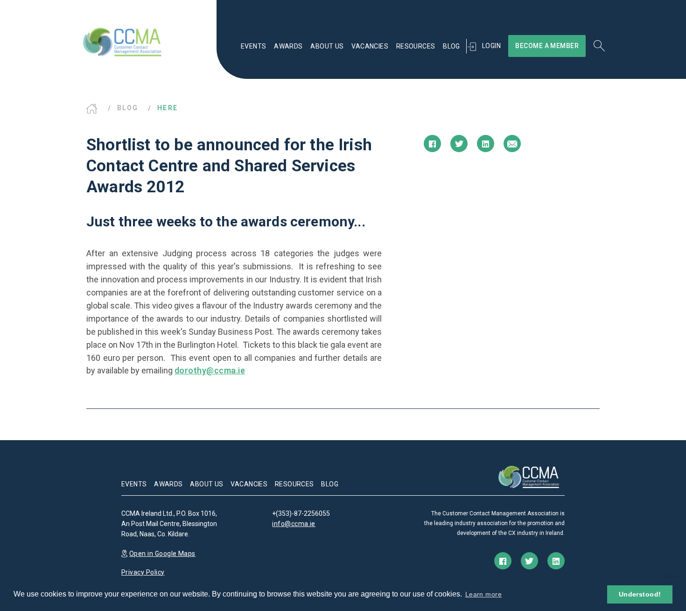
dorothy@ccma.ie (210, 370)
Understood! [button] (640, 594)
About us (327, 46)
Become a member (547, 45)
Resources (415, 46)
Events (253, 46)
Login (491, 45)
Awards (288, 46)
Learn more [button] (483, 594)
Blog (451, 46)
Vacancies (369, 46)
